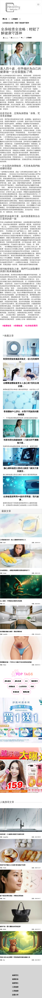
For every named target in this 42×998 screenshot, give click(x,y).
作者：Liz (2, 603)
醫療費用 (34, 681)
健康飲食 (15, 979)
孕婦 (32, 686)
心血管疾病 (23, 686)
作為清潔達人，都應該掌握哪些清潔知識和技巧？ (15, 570)
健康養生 (15, 983)
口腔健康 (15, 987)
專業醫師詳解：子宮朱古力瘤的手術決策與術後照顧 (16, 662)
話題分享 (15, 995)
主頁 (5, 19)
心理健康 (14, 19)
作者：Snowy (3, 573)
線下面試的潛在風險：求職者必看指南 (11, 896)
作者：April (3, 542)
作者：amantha (3, 634)
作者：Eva (2, 960)
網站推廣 (18, 681)
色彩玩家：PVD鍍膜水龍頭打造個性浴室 (12, 834)
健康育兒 (15, 975)
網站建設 (8, 681)
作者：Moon (3, 665)
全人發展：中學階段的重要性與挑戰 (11, 601)
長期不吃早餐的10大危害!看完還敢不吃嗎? (13, 865)
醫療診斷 (26, 692)
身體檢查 (12, 686)
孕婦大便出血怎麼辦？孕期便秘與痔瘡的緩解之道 (15, 957)
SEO (26, 681)
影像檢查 (16, 692)
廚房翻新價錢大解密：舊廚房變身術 (11, 631)
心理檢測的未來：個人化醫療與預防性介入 (13, 540)
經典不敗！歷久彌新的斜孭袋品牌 (10, 926)
